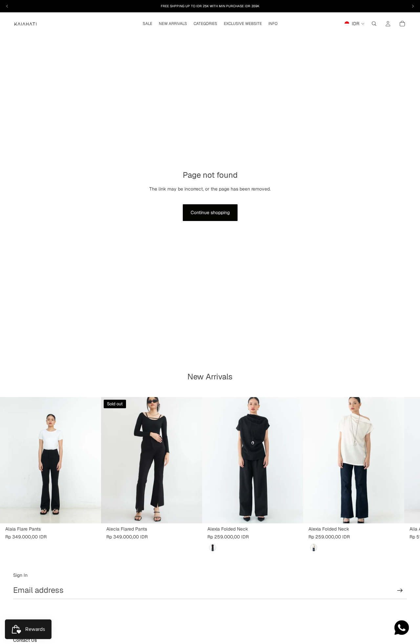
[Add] (293, 513)
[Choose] (91, 513)
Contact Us (25, 640)
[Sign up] (400, 590)
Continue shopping (210, 212)
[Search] (374, 23)
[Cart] (402, 23)
